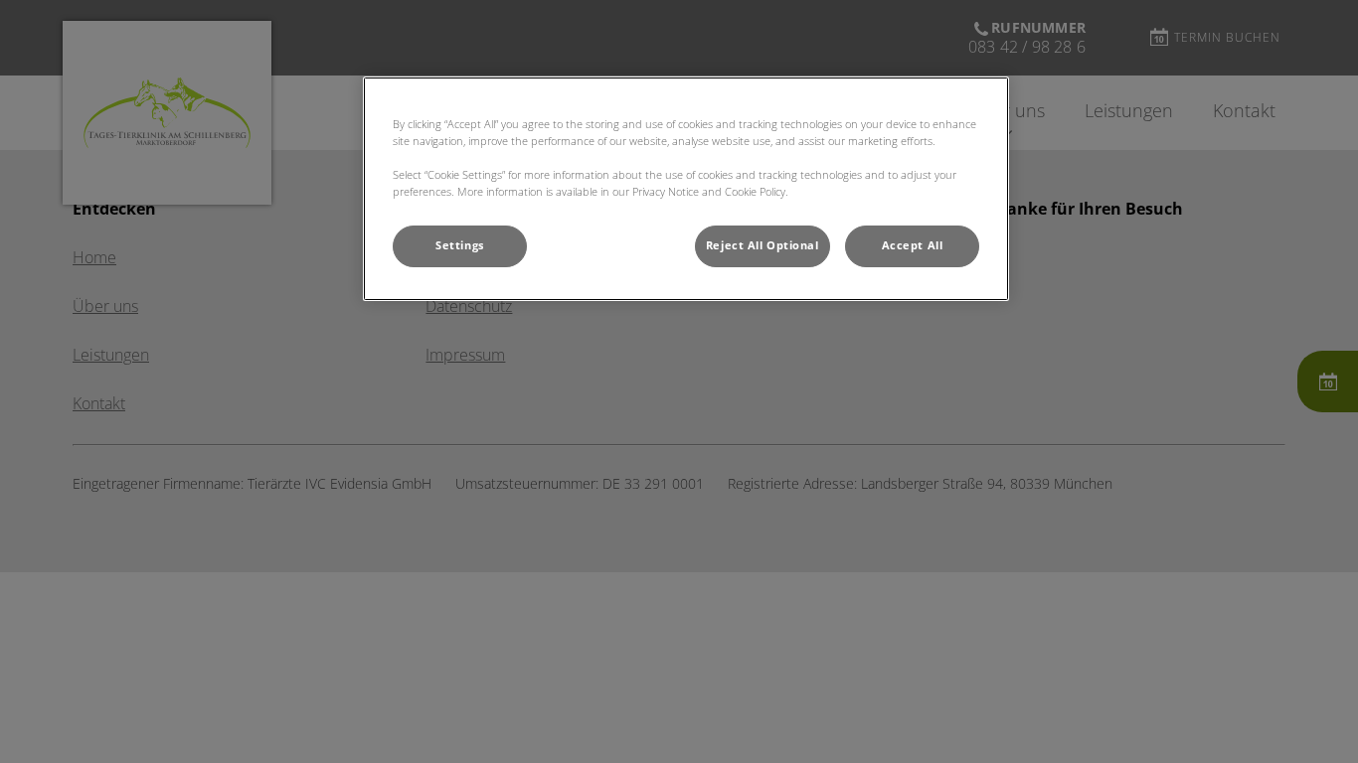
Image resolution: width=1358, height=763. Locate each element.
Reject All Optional (762, 245)
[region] (686, 188)
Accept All (912, 245)
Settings (459, 245)
